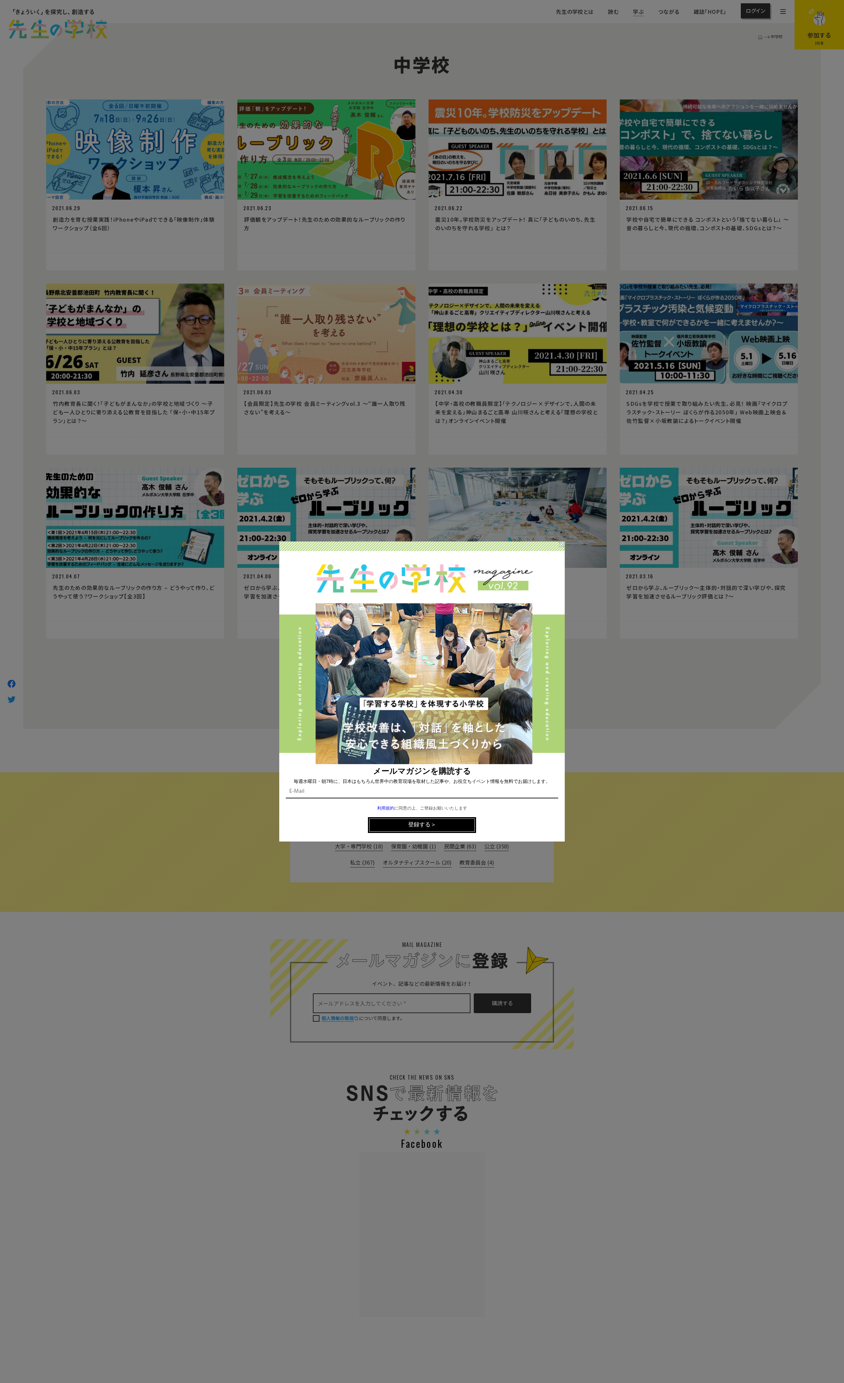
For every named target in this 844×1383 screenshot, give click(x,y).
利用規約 (385, 808)
